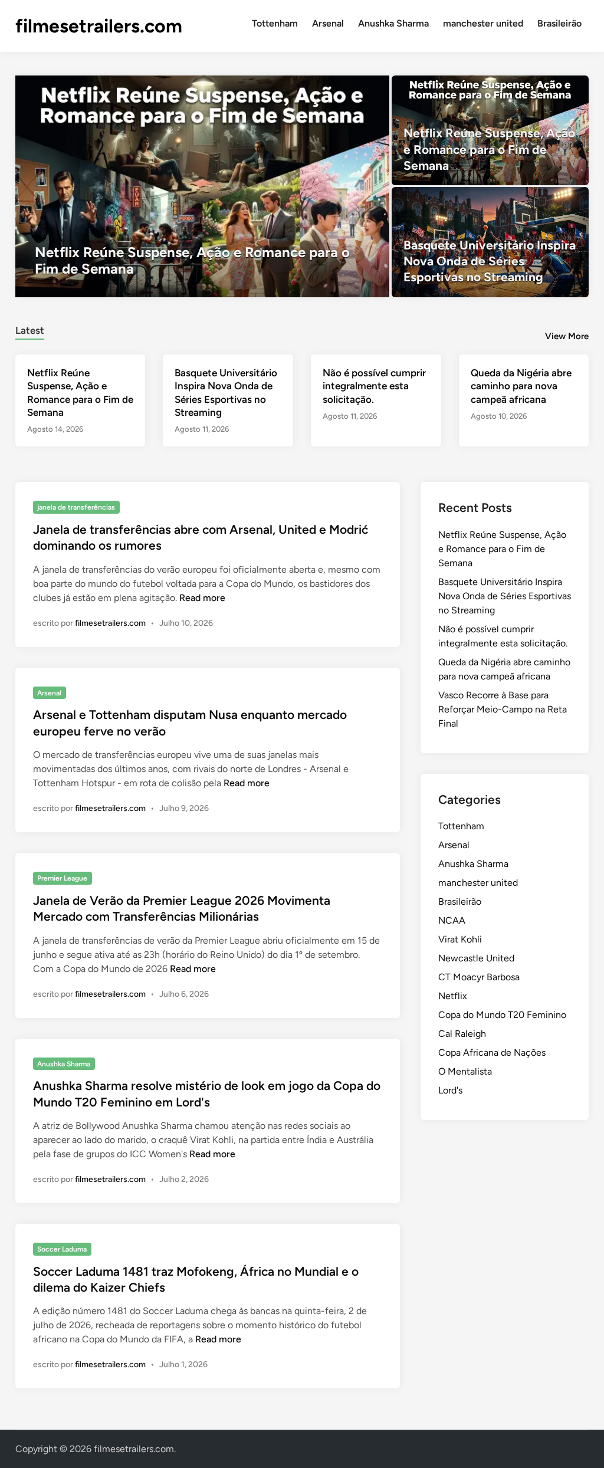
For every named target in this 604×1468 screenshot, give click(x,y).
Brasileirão (559, 23)
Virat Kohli (460, 939)
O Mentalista (465, 1071)
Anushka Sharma (393, 23)
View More (567, 336)
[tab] (29, 329)
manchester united (483, 23)
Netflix (452, 995)
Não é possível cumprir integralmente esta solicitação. (374, 386)
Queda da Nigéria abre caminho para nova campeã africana (521, 386)
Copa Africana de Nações (492, 1052)
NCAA (451, 920)
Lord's (450, 1090)
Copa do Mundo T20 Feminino (502, 1014)
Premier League (62, 878)
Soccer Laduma (62, 1249)
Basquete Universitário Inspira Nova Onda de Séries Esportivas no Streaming (504, 596)
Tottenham (275, 23)
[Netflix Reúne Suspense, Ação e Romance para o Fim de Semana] (202, 186)
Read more (202, 597)
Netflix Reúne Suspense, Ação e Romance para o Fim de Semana (502, 549)
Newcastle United (476, 958)
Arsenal (328, 23)
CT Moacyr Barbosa (479, 977)
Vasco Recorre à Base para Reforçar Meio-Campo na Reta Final (502, 709)
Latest (29, 330)
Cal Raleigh (462, 1033)
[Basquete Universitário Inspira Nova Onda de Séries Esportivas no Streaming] (490, 242)
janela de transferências (76, 507)
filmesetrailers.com (98, 26)
